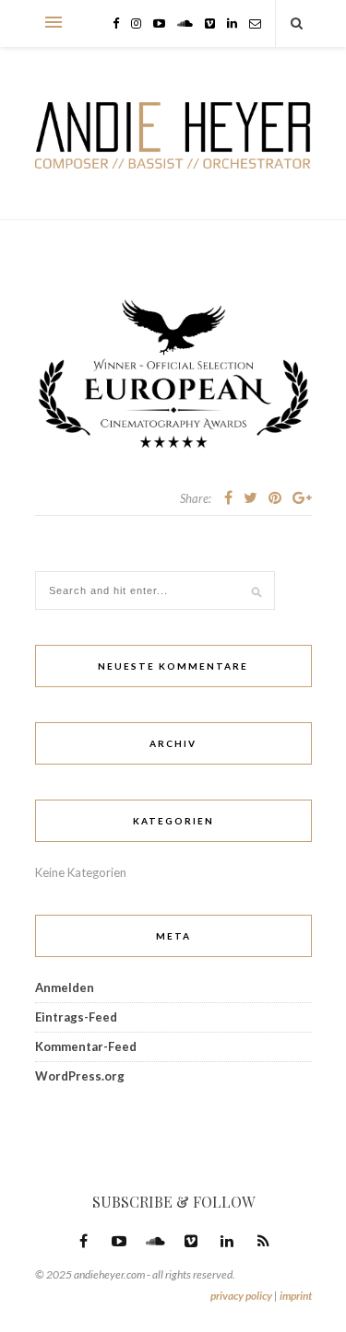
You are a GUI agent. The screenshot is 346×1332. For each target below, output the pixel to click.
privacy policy (241, 1296)
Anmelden (64, 987)
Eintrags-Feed (76, 1017)
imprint (296, 1296)
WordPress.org (80, 1076)
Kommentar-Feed (86, 1046)
